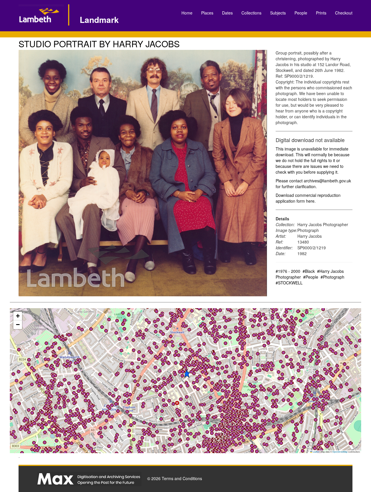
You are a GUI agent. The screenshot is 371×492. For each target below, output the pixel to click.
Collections (251, 13)
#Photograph (332, 277)
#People (310, 277)
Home (186, 13)
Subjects (278, 13)
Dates (227, 13)
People (300, 13)
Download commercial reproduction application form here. (308, 198)
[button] (102, 327)
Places (207, 13)
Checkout (343, 13)
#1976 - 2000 (288, 271)
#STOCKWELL (289, 283)
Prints (321, 13)
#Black (309, 271)
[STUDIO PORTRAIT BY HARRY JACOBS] (143, 173)
